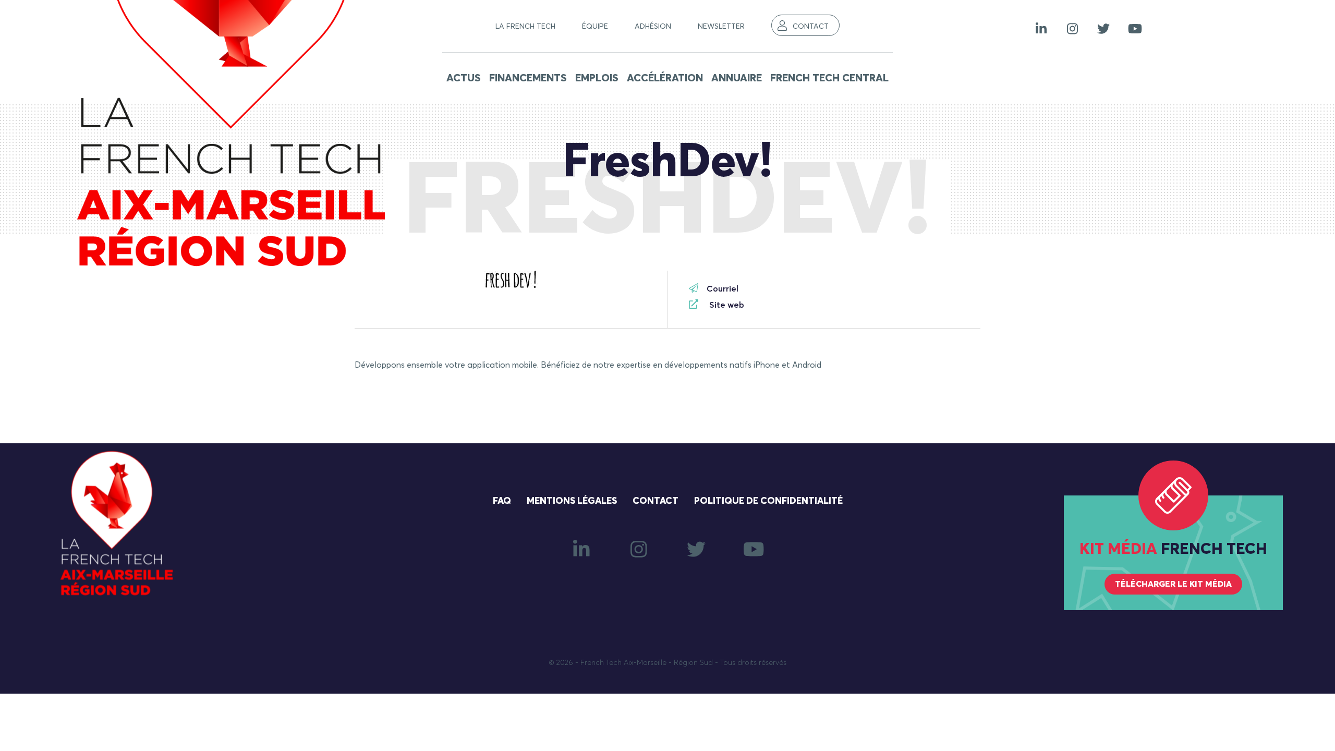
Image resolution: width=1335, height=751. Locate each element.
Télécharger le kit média (1173, 584)
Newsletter (721, 26)
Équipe (595, 26)
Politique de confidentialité (768, 501)
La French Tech (525, 26)
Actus (463, 78)
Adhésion (653, 26)
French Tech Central (829, 78)
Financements (528, 78)
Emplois (596, 78)
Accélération (665, 78)
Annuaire (736, 78)
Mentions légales (572, 501)
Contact (811, 26)
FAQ (502, 501)
